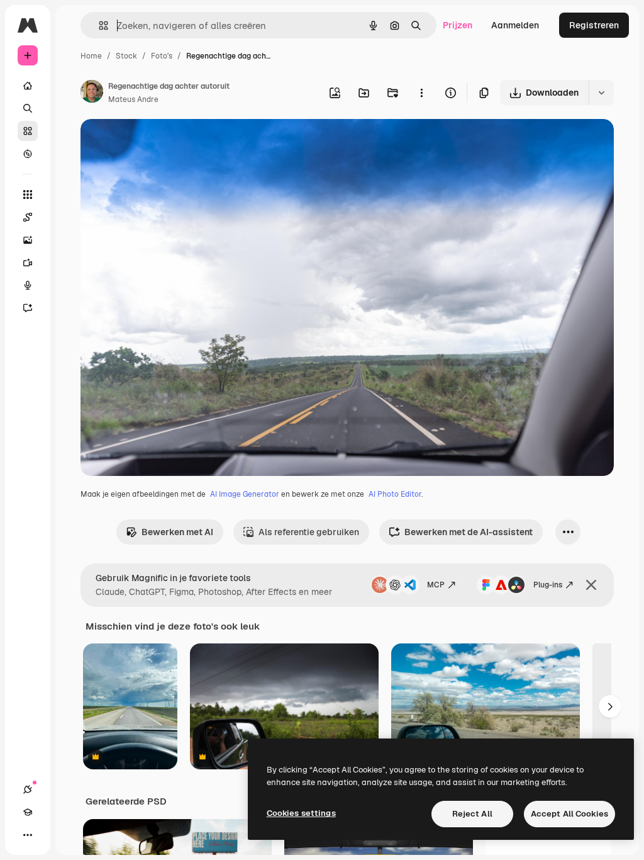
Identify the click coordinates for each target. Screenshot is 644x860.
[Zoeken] (28, 108)
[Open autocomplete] (98, 25)
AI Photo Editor (395, 494)
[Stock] (28, 131)
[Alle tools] (28, 194)
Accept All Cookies (569, 813)
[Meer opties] (421, 92)
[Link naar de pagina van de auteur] (91, 93)
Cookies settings (301, 813)
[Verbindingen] (28, 789)
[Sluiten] (591, 584)
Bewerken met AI (177, 532)
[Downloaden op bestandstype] (601, 92)
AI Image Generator (244, 494)
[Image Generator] (28, 240)
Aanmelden (515, 25)
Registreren (594, 25)
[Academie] (28, 812)
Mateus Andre (133, 99)
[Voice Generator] (28, 285)
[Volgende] (610, 706)
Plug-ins (547, 585)
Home (91, 56)
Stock (126, 56)
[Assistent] (28, 308)
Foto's (161, 56)
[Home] (28, 86)
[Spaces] (28, 217)
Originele (163, 143)
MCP (436, 585)
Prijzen (457, 25)
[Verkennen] (28, 154)
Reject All (472, 813)
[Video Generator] (28, 262)
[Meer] (28, 835)
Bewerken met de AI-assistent (468, 532)
